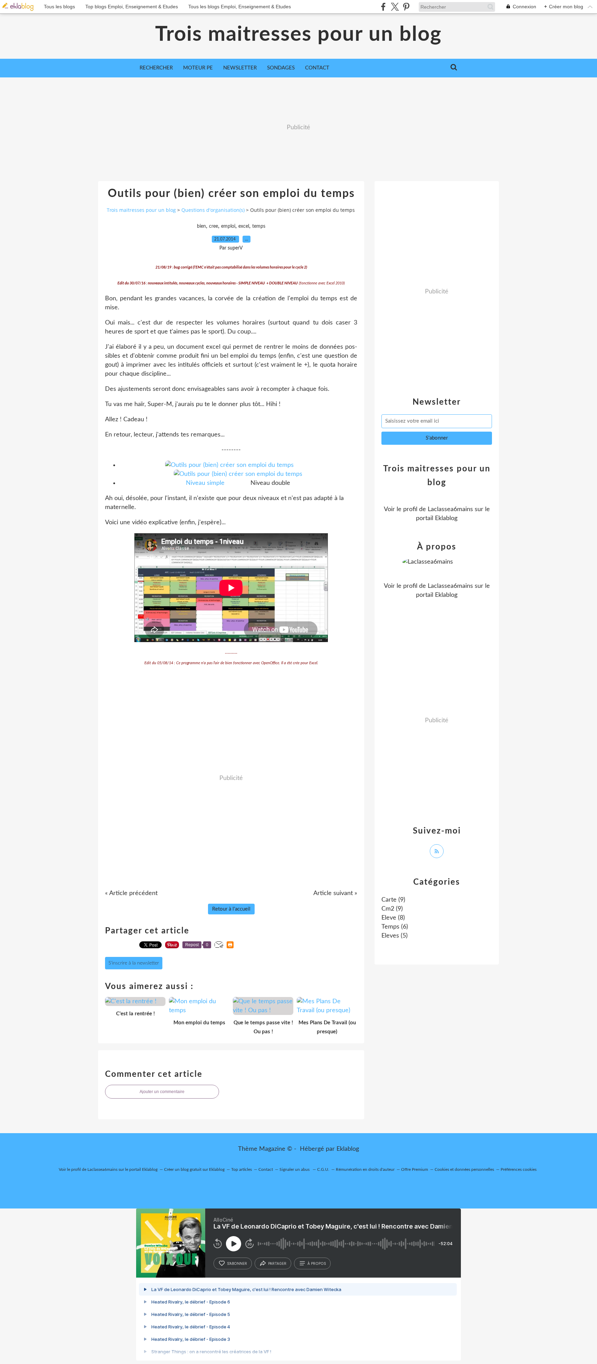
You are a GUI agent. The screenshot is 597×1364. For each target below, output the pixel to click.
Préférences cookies (519, 1169)
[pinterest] (406, 7)
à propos (316, 1263)
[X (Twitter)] (394, 7)
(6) (394, 927)
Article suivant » (335, 893)
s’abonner (237, 1263)
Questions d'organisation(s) (213, 210)
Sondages (281, 67)
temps (258, 226)
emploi (228, 226)
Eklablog (348, 1149)
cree (213, 226)
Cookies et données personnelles (464, 1169)
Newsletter (240, 67)
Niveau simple (205, 483)
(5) (394, 936)
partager (277, 1263)
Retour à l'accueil (231, 909)
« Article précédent (131, 893)
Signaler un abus (295, 1169)
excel (243, 226)
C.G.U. (323, 1169)
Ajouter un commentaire (162, 1091)
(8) (393, 918)
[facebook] (383, 7)
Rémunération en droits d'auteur (365, 1169)
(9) (393, 900)
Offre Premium (414, 1169)
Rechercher (156, 67)
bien (201, 226)
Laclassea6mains (450, 509)
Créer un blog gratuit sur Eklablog (194, 1169)
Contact (317, 67)
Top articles (241, 1169)
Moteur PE (198, 67)
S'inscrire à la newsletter (133, 963)
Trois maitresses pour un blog (298, 34)
